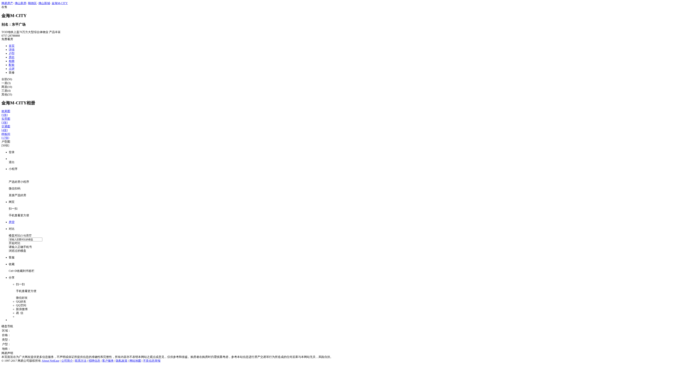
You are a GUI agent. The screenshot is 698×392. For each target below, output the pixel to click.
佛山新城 (44, 3)
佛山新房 (20, 3)
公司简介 (67, 360)
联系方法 (81, 360)
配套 (12, 64)
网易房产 (7, 3)
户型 (12, 53)
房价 (12, 57)
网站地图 (135, 360)
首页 (12, 45)
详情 (12, 49)
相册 (12, 61)
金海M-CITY (60, 3)
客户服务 (108, 360)
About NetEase (50, 360)
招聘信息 (94, 360)
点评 (12, 68)
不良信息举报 (152, 360)
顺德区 (32, 3)
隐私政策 (121, 360)
